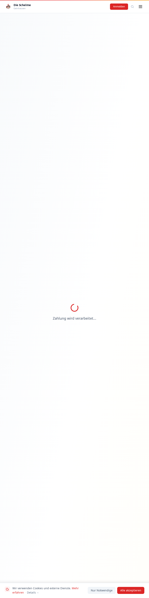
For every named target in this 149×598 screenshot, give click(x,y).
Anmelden (119, 6)
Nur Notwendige (102, 590)
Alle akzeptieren (130, 590)
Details (31, 592)
